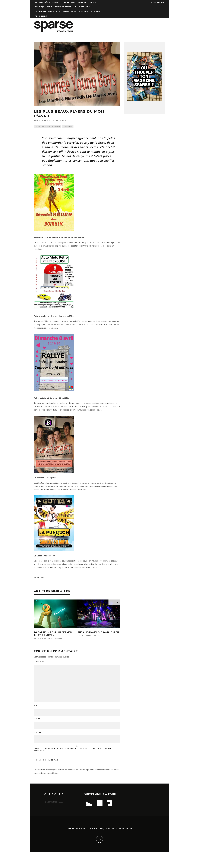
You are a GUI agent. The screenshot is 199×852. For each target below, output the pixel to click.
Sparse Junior (69, 11)
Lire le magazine (82, 7)
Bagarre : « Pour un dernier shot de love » (53, 633)
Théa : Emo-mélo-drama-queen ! (99, 632)
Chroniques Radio (44, 7)
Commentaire (39, 661)
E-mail (37, 719)
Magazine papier (63, 7)
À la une (37, 126)
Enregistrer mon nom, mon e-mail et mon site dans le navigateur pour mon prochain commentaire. (72, 750)
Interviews (69, 2)
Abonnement (41, 16)
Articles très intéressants (48, 2)
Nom (36, 705)
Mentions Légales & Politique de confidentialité (100, 829)
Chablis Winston (42, 638)
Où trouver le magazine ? (47, 11)
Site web (37, 732)
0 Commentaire (68, 126)
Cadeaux (82, 2)
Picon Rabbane (84, 636)
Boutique (83, 11)
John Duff (41, 121)
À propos (95, 11)
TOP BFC (92, 2)
